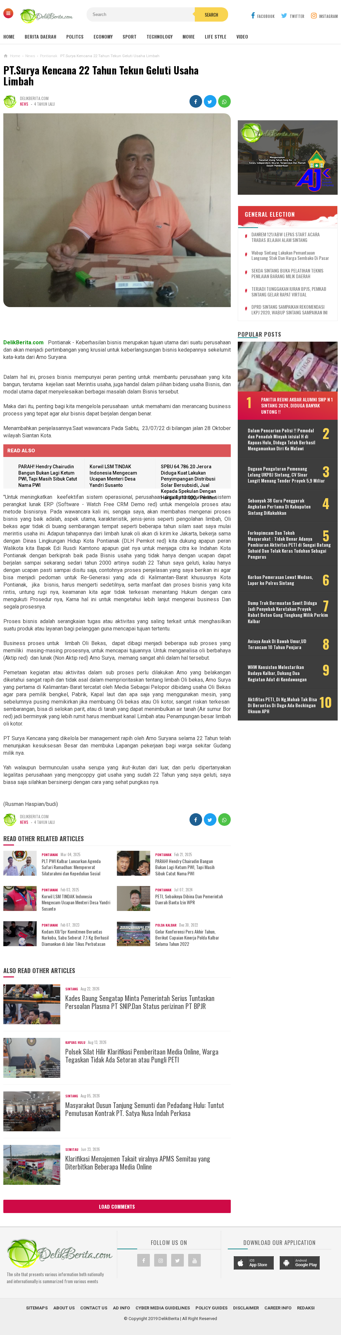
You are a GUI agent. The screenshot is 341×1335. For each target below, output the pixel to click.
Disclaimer (246, 1307)
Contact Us (93, 1307)
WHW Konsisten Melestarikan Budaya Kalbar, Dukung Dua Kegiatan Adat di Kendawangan (277, 673)
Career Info (277, 1307)
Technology (159, 36)
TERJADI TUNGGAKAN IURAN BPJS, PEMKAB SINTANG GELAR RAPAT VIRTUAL (288, 291)
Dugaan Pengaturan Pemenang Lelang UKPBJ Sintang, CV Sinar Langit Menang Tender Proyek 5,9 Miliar (286, 475)
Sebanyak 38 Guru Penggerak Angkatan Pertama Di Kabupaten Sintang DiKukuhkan (279, 507)
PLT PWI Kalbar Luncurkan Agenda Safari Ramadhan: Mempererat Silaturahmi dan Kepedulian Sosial (71, 867)
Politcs (75, 36)
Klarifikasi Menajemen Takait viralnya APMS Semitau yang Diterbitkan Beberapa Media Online (137, 1162)
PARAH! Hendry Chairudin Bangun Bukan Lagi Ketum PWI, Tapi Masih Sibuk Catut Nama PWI (184, 867)
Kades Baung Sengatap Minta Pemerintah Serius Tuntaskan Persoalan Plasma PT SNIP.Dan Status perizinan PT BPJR (139, 1002)
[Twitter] (177, 1260)
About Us (64, 1307)
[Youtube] (194, 1260)
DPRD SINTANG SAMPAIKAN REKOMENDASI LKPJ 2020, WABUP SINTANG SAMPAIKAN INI (289, 309)
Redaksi (306, 1307)
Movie (188, 36)
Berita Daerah (40, 36)
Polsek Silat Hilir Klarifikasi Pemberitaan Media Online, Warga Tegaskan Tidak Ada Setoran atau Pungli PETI (141, 1055)
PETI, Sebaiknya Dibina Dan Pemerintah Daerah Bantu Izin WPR (189, 899)
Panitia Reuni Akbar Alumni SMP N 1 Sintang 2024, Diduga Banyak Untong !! (297, 405)
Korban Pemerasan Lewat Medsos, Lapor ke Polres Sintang (280, 580)
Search (211, 14)
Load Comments (117, 1206)
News (24, 104)
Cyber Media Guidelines (163, 1307)
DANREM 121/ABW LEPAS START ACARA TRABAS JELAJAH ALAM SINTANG (285, 237)
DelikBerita (169, 1318)
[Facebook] (143, 1260)
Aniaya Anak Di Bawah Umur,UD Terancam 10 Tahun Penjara (277, 644)
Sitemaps (37, 1307)
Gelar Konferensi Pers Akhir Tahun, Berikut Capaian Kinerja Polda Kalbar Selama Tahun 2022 (187, 938)
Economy (103, 36)
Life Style (215, 36)
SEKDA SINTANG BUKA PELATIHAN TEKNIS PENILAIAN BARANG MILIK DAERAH (287, 273)
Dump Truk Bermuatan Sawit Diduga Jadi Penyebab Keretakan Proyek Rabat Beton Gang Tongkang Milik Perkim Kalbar (288, 612)
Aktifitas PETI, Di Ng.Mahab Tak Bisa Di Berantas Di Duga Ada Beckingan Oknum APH (282, 705)
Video (242, 36)
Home (9, 36)
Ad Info (121, 1307)
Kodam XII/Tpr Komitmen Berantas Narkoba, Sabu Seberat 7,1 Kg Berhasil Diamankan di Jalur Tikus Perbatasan (75, 938)
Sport (130, 36)
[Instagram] (160, 1260)
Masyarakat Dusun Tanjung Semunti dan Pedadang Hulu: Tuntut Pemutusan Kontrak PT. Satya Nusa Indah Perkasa (144, 1109)
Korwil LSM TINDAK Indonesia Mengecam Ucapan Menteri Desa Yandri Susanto (76, 902)
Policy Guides (211, 1307)
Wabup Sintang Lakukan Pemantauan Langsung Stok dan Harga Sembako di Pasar (290, 255)
